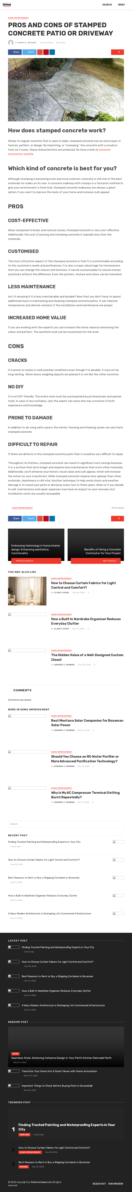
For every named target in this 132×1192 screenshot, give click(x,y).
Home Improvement (18, 18)
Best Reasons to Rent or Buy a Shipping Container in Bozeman (44, 877)
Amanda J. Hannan (64, 665)
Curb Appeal (118, 508)
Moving (24, 1167)
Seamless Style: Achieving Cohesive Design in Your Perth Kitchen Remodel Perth (61, 1057)
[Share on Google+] (40, 52)
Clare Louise (61, 592)
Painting (24, 1135)
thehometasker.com (41, 1182)
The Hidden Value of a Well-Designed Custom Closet (87, 657)
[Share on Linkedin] (52, 52)
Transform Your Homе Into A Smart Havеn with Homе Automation (59, 1071)
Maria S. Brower (27, 42)
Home (15, 1054)
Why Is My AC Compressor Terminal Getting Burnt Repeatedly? (85, 795)
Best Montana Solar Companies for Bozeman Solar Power (87, 723)
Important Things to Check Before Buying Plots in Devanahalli (57, 1085)
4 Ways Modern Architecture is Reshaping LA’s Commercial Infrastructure (49, 913)
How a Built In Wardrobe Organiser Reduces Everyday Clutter (86, 621)
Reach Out (99, 1183)
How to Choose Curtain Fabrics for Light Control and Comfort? (83, 585)
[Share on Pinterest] (46, 52)
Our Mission (115, 1183)
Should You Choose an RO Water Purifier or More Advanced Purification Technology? (85, 759)
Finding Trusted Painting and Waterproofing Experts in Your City (44, 841)
